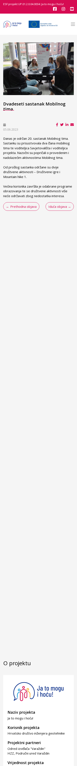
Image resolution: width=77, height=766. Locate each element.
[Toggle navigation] (73, 24)
